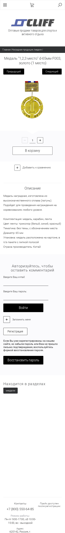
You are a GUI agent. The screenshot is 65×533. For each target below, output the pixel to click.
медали (38, 49)
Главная (6, 49)
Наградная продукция (22, 49)
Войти (23, 308)
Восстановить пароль (23, 360)
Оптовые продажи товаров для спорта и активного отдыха (32, 32)
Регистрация (15, 331)
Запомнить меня (21, 319)
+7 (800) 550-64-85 (20, 509)
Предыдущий (14, 71)
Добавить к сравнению (36, 167)
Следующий (52, 71)
